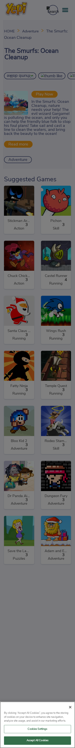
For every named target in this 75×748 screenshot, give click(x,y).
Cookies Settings (37, 729)
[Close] (70, 707)
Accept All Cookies (37, 740)
